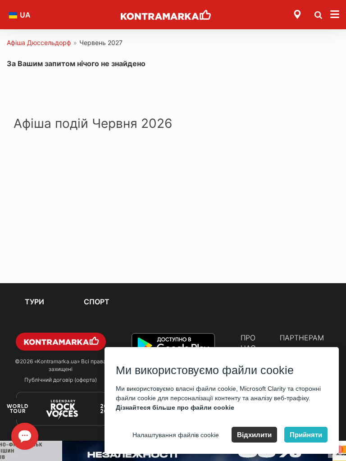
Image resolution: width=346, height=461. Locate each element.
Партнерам (302, 337)
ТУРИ (34, 301)
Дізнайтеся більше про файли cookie (175, 407)
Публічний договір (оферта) (60, 379)
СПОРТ (96, 301)
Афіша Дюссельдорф (39, 42)
